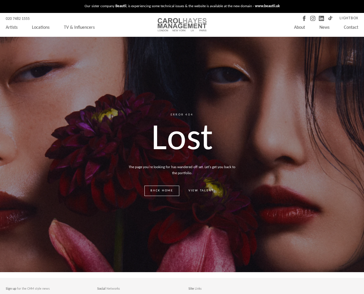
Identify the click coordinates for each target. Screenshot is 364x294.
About (299, 27)
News (324, 27)
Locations (40, 27)
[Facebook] (304, 18)
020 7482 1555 (18, 19)
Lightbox (349, 18)
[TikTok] (330, 18)
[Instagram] (312, 18)
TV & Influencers (79, 27)
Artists (12, 27)
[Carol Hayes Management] (182, 24)
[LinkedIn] (321, 18)
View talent (201, 190)
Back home (161, 190)
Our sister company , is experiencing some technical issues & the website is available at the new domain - (182, 6)
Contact (351, 27)
